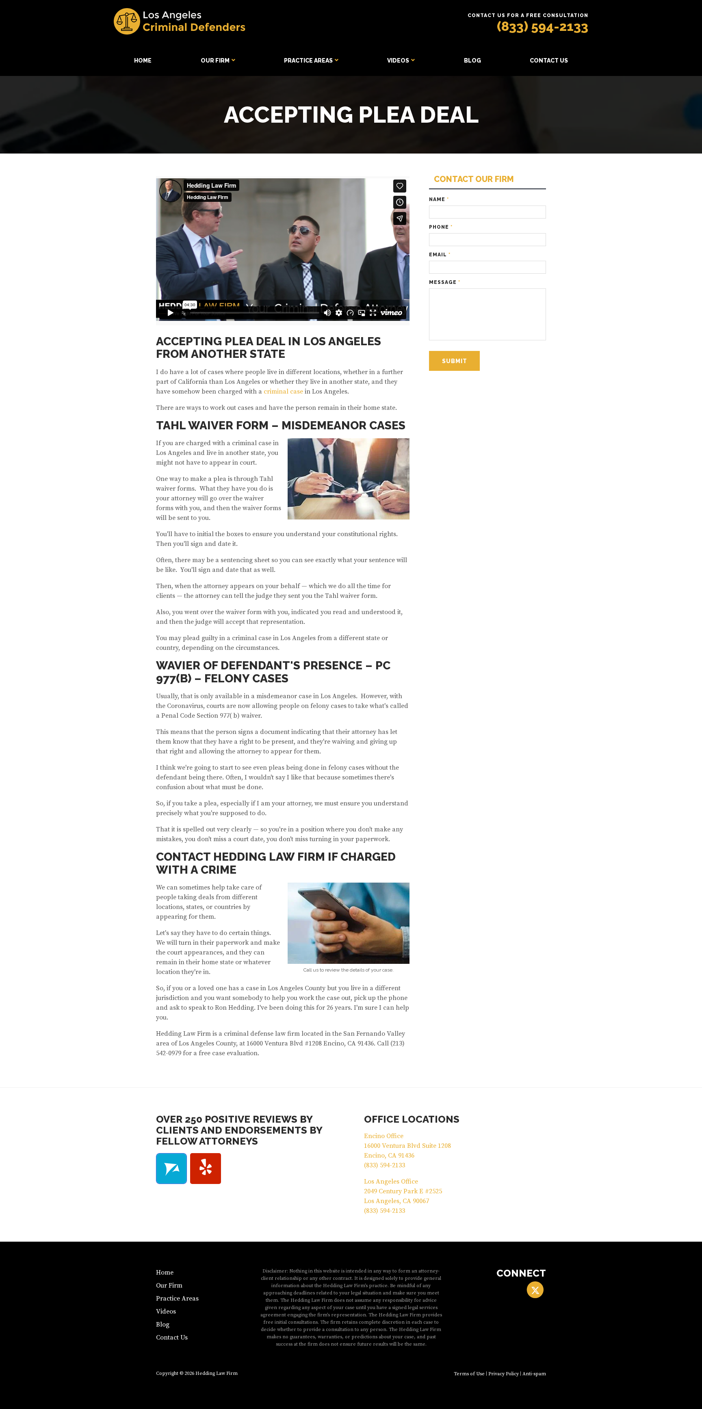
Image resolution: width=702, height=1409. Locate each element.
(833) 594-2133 (542, 26)
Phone (441, 227)
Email (440, 255)
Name (439, 199)
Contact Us (549, 60)
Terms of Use (469, 1374)
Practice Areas (308, 60)
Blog (472, 60)
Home (143, 60)
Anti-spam (534, 1374)
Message (444, 282)
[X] (535, 1290)
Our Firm (215, 60)
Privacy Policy (503, 1374)
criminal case (283, 391)
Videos (398, 60)
